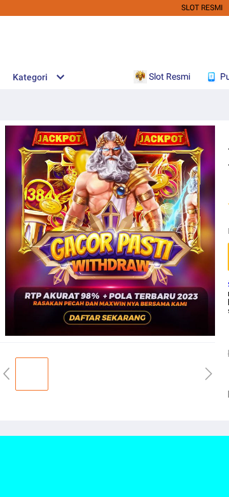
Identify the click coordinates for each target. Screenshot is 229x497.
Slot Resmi (202, 7)
